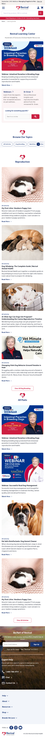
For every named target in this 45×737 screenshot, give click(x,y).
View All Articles (22, 620)
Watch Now (6, 85)
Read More (6, 221)
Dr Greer (27, 92)
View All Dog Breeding (22, 388)
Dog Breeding (20, 144)
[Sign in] (38, 8)
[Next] (38, 144)
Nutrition (33, 144)
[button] (3, 7)
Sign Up (36, 644)
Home (3, 21)
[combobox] (22, 13)
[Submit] (41, 13)
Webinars (7, 92)
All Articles (7, 144)
